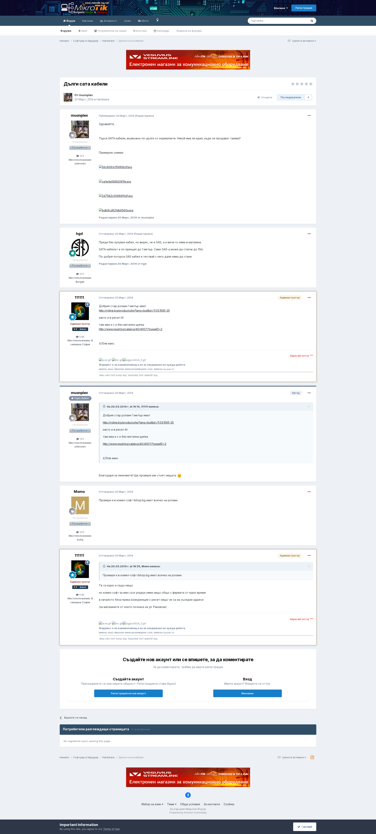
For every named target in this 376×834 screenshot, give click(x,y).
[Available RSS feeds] (312, 757)
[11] (157, 20)
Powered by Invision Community (188, 812)
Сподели (265, 97)
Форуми (65, 30)
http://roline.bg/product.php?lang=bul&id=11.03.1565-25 (134, 310)
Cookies (229, 804)
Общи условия (190, 804)
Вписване (247, 693)
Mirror (145, 20)
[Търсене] (312, 21)
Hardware (103, 99)
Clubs (127, 20)
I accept (306, 826)
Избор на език (152, 804)
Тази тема (296, 20)
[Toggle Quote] (104, 406)
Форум (70, 20)
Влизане (280, 8)
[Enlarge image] (179, 475)
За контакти (212, 804)
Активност (110, 20)
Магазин (87, 20)
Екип (84, 30)
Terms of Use (111, 828)
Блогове (141, 30)
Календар (162, 30)
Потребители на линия (111, 30)
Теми (171, 804)
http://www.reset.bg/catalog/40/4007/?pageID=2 (130, 329)
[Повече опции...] (309, 115)
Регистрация (304, 7)
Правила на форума (189, 30)
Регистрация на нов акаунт (128, 693)
